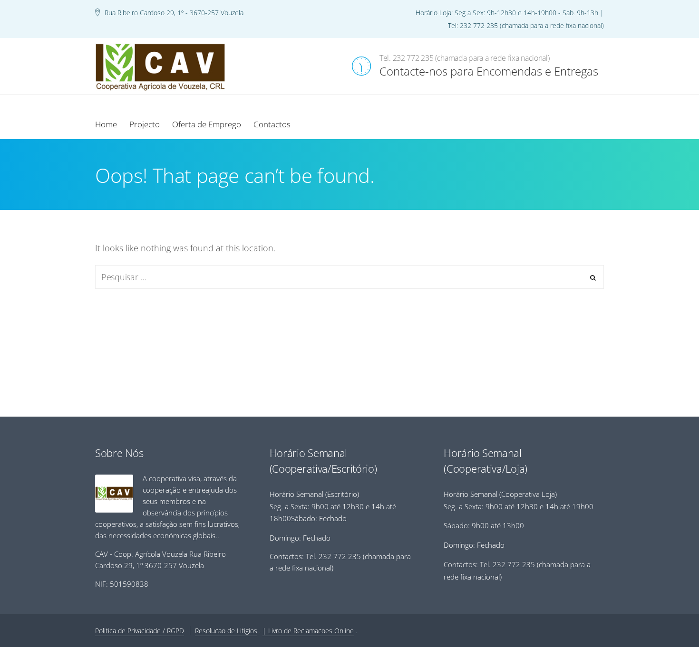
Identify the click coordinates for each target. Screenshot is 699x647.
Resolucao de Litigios (226, 630)
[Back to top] (665, 613)
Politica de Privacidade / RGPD (139, 630)
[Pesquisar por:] (349, 277)
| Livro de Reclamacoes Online (308, 630)
